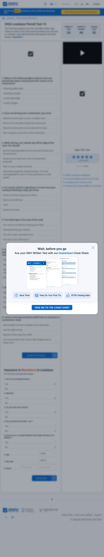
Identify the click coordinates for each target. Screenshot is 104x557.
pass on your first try (50, 295)
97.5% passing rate (80, 295)
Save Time (24, 295)
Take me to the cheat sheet (52, 307)
